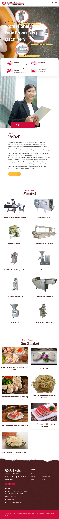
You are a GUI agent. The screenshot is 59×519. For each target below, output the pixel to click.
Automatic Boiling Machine (44, 244)
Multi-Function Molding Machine (14, 270)
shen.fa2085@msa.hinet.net (14, 502)
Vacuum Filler (14, 322)
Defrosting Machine (14, 244)
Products (33, 476)
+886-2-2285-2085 (11, 496)
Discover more (14, 174)
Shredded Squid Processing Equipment (14, 452)
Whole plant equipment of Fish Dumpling (15, 397)
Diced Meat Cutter (44, 217)
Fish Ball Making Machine (15, 296)
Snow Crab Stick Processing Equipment (15, 425)
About (43, 474)
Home (32, 473)
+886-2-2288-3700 (11, 499)
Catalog (32, 479)
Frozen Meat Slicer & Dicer (44, 296)
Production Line (46, 476)
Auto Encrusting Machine (44, 322)
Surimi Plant (44, 368)
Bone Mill (44, 270)
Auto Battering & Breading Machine (14, 217)
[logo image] (13, 471)
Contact (44, 479)
